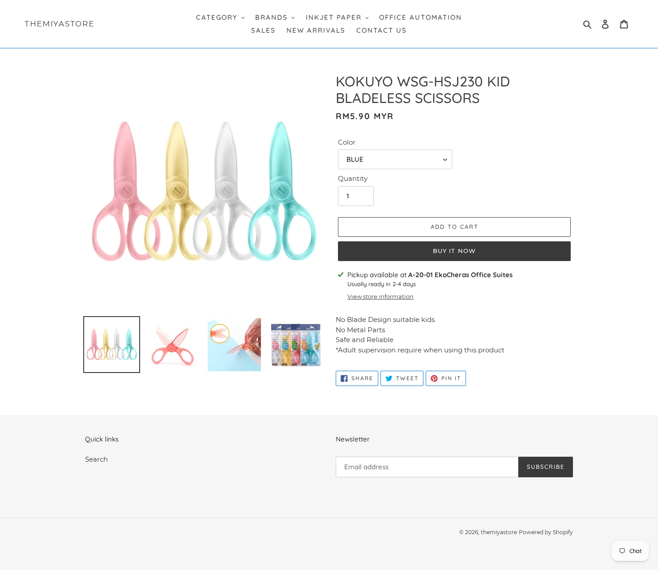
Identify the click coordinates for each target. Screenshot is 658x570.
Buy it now (454, 250)
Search (96, 459)
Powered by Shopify (546, 532)
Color (346, 142)
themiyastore (59, 23)
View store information (380, 296)
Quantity (352, 178)
